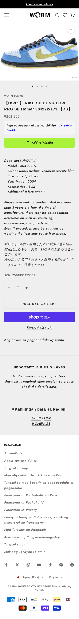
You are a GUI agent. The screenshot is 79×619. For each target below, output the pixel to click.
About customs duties (39, 4)
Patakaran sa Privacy (20, 510)
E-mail (36, 418)
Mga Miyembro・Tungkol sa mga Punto (34, 475)
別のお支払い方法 (39, 328)
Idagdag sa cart (39, 304)
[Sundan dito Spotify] (72, 565)
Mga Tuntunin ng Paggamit (25, 529)
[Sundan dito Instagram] (28, 565)
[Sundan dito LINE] (61, 565)
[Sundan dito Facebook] (6, 565)
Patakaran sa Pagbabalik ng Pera (30, 495)
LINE (47, 418)
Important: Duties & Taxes (39, 367)
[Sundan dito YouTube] (39, 565)
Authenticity (13, 453)
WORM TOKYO (13, 95)
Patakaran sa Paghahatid (24, 502)
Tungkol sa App (16, 468)
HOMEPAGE (41, 423)
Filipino (54, 577)
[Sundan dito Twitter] (17, 565)
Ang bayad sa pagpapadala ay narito (34, 340)
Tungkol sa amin (16, 544)
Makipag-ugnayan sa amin (24, 551)
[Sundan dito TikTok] (50, 565)
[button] (65, 15)
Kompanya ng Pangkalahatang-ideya (33, 537)
